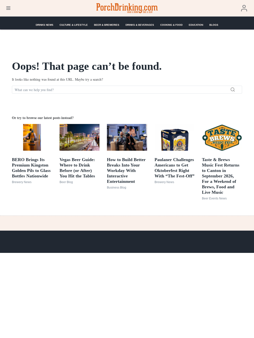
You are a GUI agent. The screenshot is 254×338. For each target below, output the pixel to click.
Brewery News (22, 182)
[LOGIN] (244, 8)
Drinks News (44, 25)
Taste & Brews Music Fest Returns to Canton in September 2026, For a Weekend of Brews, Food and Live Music (220, 176)
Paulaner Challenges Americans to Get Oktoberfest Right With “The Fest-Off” (174, 167)
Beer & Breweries (106, 25)
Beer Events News (214, 198)
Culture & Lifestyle (74, 25)
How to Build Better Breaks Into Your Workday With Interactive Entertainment (126, 170)
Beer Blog (66, 182)
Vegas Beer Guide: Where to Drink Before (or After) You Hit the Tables (77, 167)
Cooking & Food (171, 25)
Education (196, 25)
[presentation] (32, 137)
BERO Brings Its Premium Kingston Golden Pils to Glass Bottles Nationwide (31, 167)
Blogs (213, 25)
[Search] (233, 89)
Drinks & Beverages (140, 25)
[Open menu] (8, 8)
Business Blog (116, 187)
